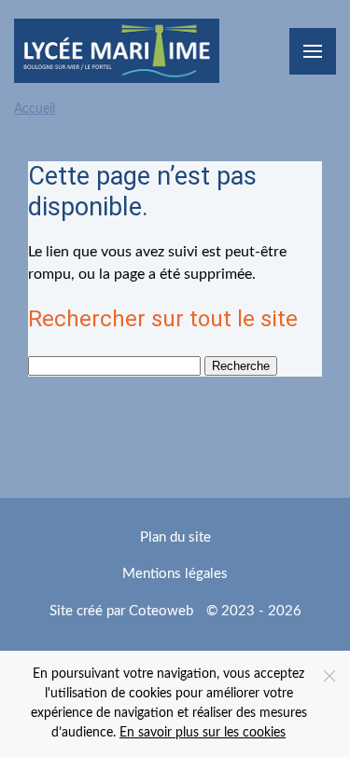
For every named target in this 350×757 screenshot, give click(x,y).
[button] (312, 51)
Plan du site (175, 537)
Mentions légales (175, 574)
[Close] (329, 675)
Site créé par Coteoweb (121, 611)
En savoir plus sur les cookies (202, 732)
